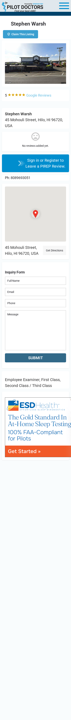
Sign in (33, 160)
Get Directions (54, 250)
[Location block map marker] (35, 214)
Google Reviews (38, 95)
